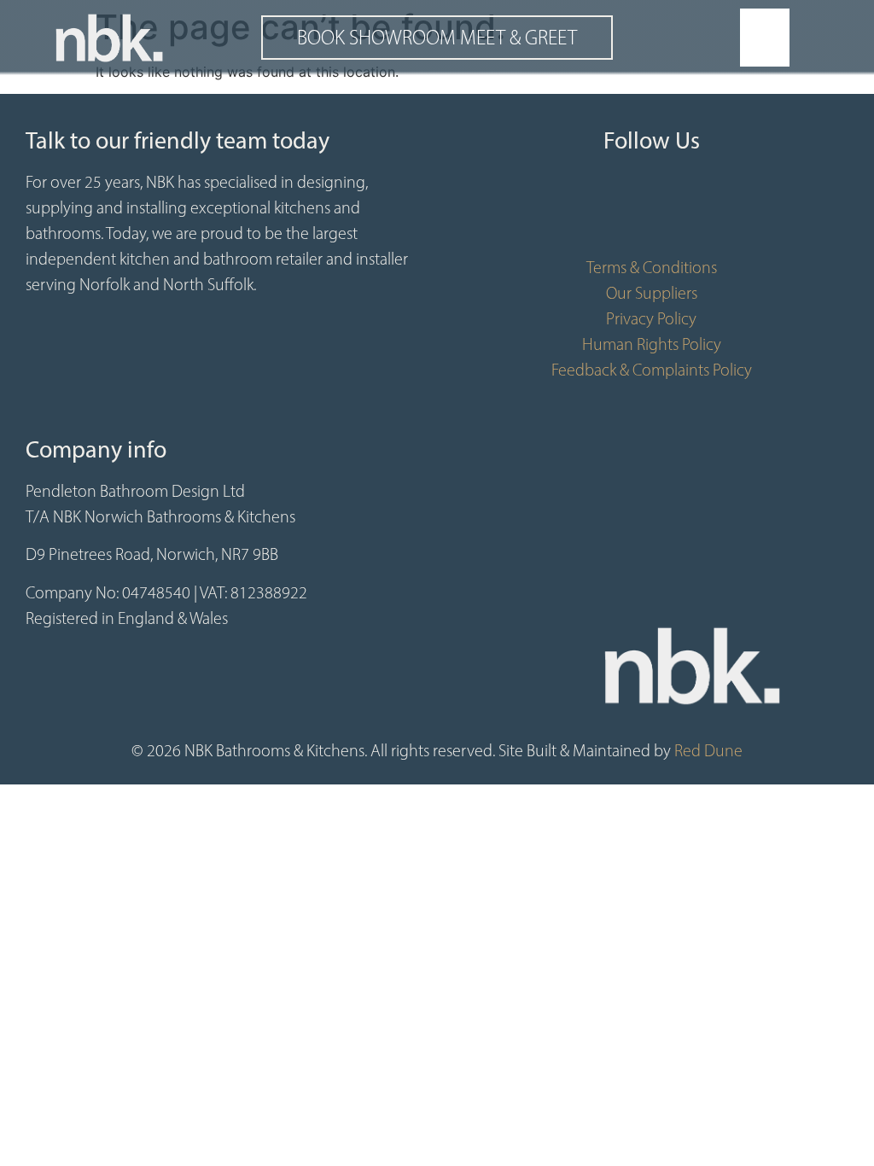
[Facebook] (600, 211)
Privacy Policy (651, 318)
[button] (765, 38)
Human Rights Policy (651, 344)
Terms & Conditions (651, 267)
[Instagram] (702, 211)
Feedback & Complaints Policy (651, 369)
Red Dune (708, 750)
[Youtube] (651, 211)
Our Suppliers (651, 293)
